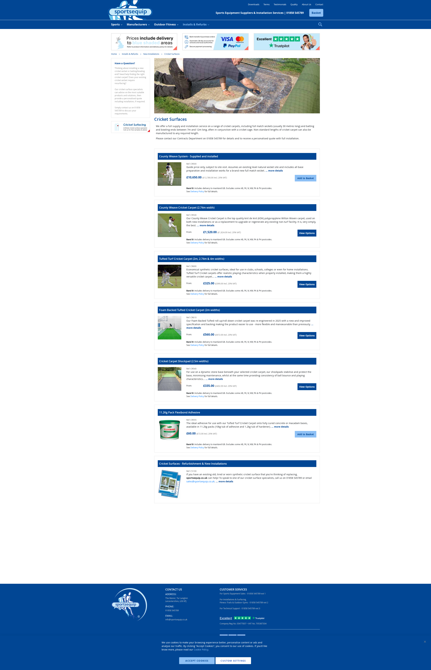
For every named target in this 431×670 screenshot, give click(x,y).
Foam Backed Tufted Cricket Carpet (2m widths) (189, 310)
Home (114, 54)
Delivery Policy (197, 191)
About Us (306, 4)
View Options (307, 233)
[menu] (215, 24)
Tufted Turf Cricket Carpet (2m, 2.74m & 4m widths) (191, 259)
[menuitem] (116, 24)
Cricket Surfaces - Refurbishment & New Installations (193, 463)
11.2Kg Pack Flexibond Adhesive (179, 412)
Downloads (253, 4)
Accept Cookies (196, 660)
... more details (274, 170)
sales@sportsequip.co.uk (200, 481)
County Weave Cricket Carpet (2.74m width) (186, 207)
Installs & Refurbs (130, 54)
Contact (319, 4)
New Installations (151, 54)
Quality (294, 4)
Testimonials (280, 4)
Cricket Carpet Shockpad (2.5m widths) (183, 361)
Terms (266, 4)
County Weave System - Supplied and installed (188, 156)
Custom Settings (233, 660)
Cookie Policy (201, 649)
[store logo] (130, 10)
